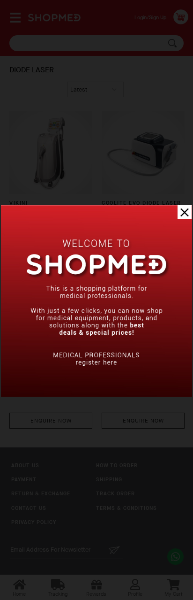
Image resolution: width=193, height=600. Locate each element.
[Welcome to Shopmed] (96, 395)
